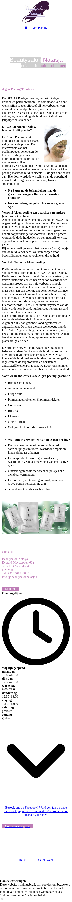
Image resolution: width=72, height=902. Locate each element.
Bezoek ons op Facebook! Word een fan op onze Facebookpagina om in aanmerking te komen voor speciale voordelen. (36, 811)
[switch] (2, 899)
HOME (23, 860)
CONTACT (45, 860)
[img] (36, 12)
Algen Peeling (38, 27)
